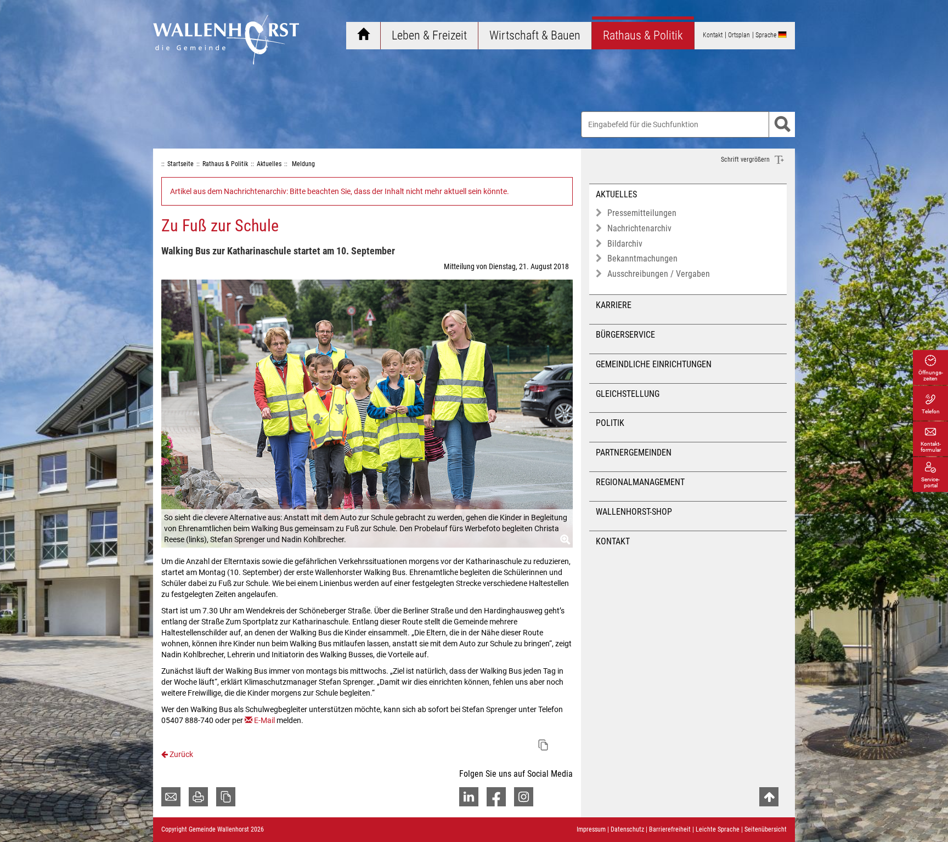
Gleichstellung (627, 394)
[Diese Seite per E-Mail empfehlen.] (170, 796)
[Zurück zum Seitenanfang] (768, 796)
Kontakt (613, 541)
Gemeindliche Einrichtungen (654, 364)
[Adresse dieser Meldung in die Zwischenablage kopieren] (543, 745)
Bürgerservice (625, 334)
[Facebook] (496, 796)
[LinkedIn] (468, 796)
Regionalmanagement (640, 482)
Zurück (180, 754)
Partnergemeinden (634, 452)
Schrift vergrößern (746, 159)
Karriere (613, 305)
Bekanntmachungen (642, 258)
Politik (610, 423)
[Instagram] (523, 796)
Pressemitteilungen (641, 213)
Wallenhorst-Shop (634, 512)
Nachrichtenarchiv (639, 228)
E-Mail (264, 720)
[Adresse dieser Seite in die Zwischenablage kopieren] (225, 796)
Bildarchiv (624, 243)
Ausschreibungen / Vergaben (658, 274)
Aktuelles (616, 194)
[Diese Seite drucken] (198, 796)
